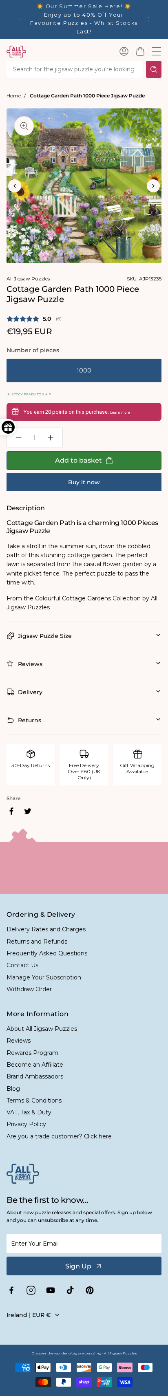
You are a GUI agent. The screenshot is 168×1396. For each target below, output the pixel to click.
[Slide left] (14, 185)
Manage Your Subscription (44, 977)
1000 (84, 370)
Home (14, 96)
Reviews (19, 1040)
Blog (13, 1088)
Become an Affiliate (35, 1064)
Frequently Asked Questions (47, 953)
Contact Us (22, 965)
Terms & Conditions (34, 1100)
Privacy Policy (26, 1124)
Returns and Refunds (37, 941)
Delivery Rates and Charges (46, 929)
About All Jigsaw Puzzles (42, 1028)
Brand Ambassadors (35, 1076)
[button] (140, 51)
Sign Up (78, 1266)
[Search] (153, 69)
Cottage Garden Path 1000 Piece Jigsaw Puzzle (87, 96)
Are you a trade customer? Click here (59, 1136)
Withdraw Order (29, 989)
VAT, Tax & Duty (29, 1112)
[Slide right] (153, 185)
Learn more (120, 412)
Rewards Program (32, 1052)
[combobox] (75, 69)
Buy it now (84, 482)
